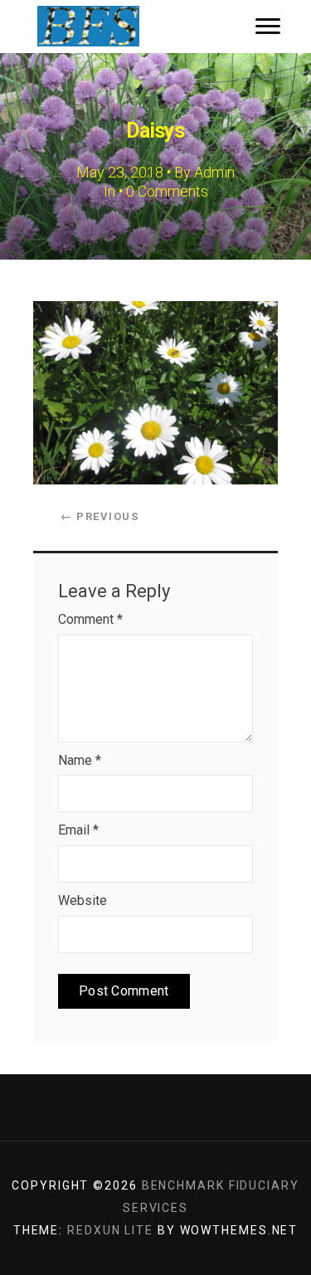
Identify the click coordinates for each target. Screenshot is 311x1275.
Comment (90, 619)
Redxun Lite (110, 1230)
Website (82, 900)
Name (79, 760)
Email (78, 830)
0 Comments (167, 191)
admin (214, 172)
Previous (99, 516)
